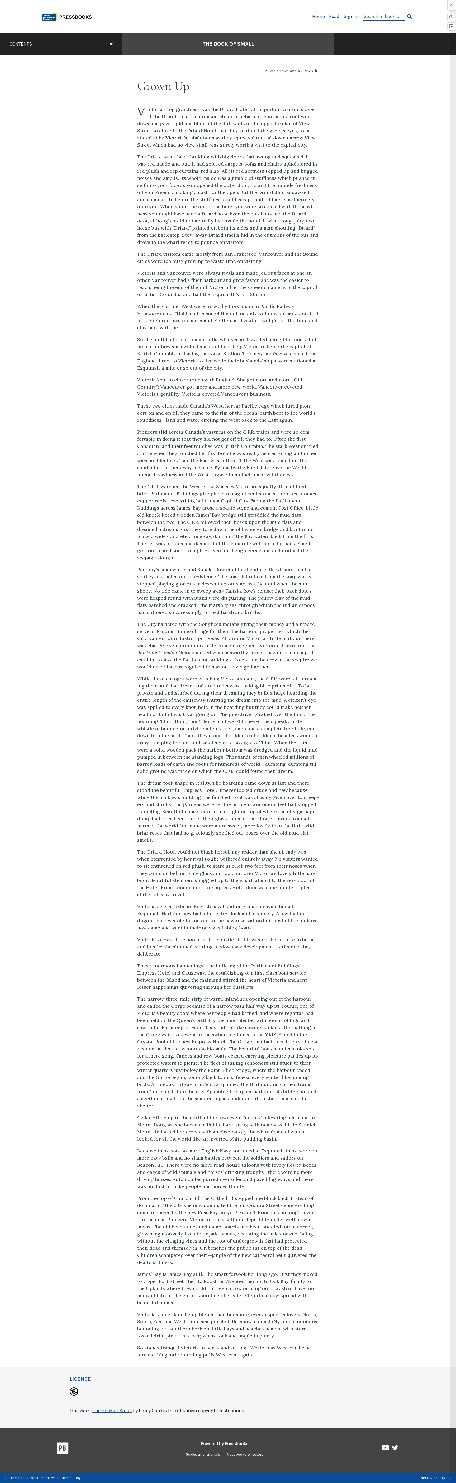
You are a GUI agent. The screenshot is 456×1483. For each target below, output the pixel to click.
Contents (21, 44)
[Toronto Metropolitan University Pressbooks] (69, 16)
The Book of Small (228, 44)
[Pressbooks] (63, 1449)
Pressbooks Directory (244, 1454)
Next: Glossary (433, 1478)
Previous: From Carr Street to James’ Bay (45, 1478)
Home (318, 16)
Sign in (351, 16)
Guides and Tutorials (203, 1454)
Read (334, 16)
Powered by (225, 1443)
